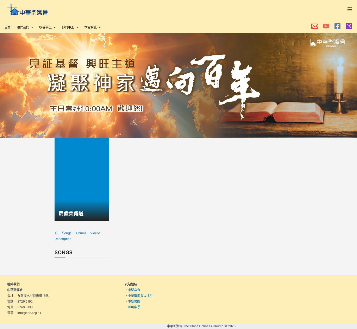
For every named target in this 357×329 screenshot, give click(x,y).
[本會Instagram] (349, 26)
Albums (80, 233)
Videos (95, 233)
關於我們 (23, 27)
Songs (66, 233)
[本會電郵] (315, 26)
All (56, 233)
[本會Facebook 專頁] (337, 26)
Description (63, 239)
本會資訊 (90, 27)
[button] (350, 9)
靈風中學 (134, 307)
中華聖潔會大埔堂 (140, 296)
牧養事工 (45, 27)
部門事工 (68, 27)
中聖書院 (134, 301)
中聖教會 (134, 290)
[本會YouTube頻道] (326, 26)
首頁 (7, 27)
